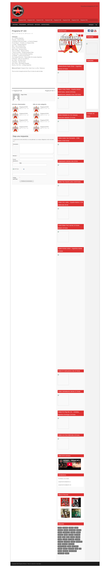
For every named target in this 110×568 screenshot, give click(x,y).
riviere (76, 548)
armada (76, 527)
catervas (60, 532)
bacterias (66, 530)
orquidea (60, 548)
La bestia (72, 537)
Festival (65, 534)
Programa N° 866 (44, 20)
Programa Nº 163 (49, 90)
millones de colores (62, 546)
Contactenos (45, 24)
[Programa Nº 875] (15, 109)
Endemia (78, 532)
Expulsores (60, 534)
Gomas (59, 537)
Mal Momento (79, 541)
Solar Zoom (65, 551)
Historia (15, 24)
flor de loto (71, 534)
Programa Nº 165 (17, 90)
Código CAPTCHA (15, 178)
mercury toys (71, 544)
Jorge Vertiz (22, 33)
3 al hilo (59, 527)
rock (80, 548)
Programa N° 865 (53, 20)
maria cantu (64, 544)
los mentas (77, 539)
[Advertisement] (91, 86)
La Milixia (78, 537)
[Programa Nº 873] (15, 122)
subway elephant (72, 551)
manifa (59, 544)
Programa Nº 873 (23, 120)
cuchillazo (73, 532)
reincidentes (71, 548)
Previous (79, 35)
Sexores (60, 551)
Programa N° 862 (26, 20)
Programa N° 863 (62, 20)
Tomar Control (61, 553)
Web (21, 163)
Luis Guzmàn (67, 541)
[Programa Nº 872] (15, 129)
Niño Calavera (75, 546)
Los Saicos (60, 541)
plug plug (65, 548)
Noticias (37, 24)
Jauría (64, 537)
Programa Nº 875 (23, 107)
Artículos (30, 24)
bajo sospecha (72, 530)
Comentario (15, 145)
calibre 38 (79, 530)
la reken (59, 539)
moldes (69, 546)
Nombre (15, 155)
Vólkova (67, 553)
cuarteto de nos (66, 532)
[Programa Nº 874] (15, 116)
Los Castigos (71, 539)
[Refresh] (24, 169)
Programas (22, 24)
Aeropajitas (65, 527)
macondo (73, 541)
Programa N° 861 (35, 20)
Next (82, 35)
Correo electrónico (15, 161)
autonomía (60, 530)
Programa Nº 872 (23, 126)
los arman (65, 539)
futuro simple (77, 534)
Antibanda (71, 527)
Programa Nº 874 (23, 113)
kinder (68, 537)
